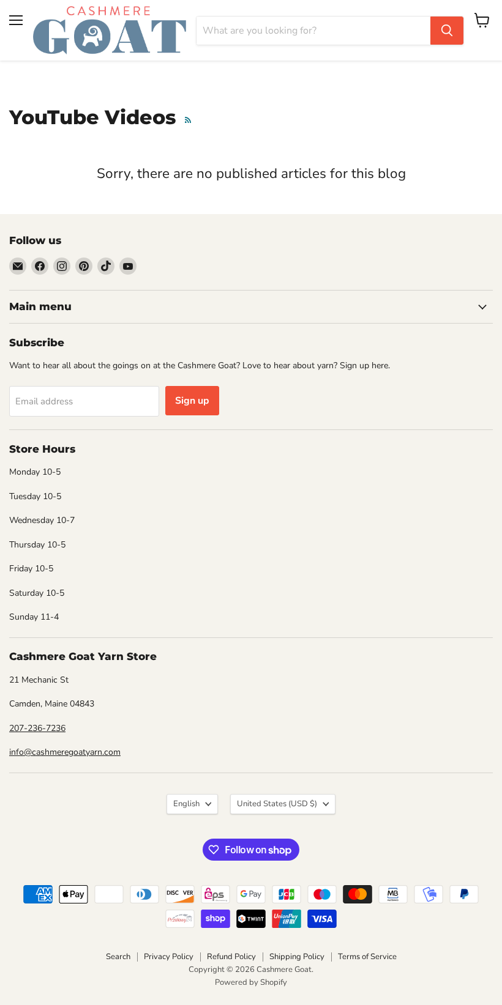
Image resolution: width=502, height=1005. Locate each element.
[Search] (446, 31)
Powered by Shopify (251, 982)
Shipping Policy (296, 956)
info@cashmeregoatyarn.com (65, 752)
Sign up (192, 400)
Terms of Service (367, 956)
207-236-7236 (37, 728)
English (186, 803)
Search (118, 956)
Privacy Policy (168, 956)
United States (277, 803)
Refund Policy (231, 956)
